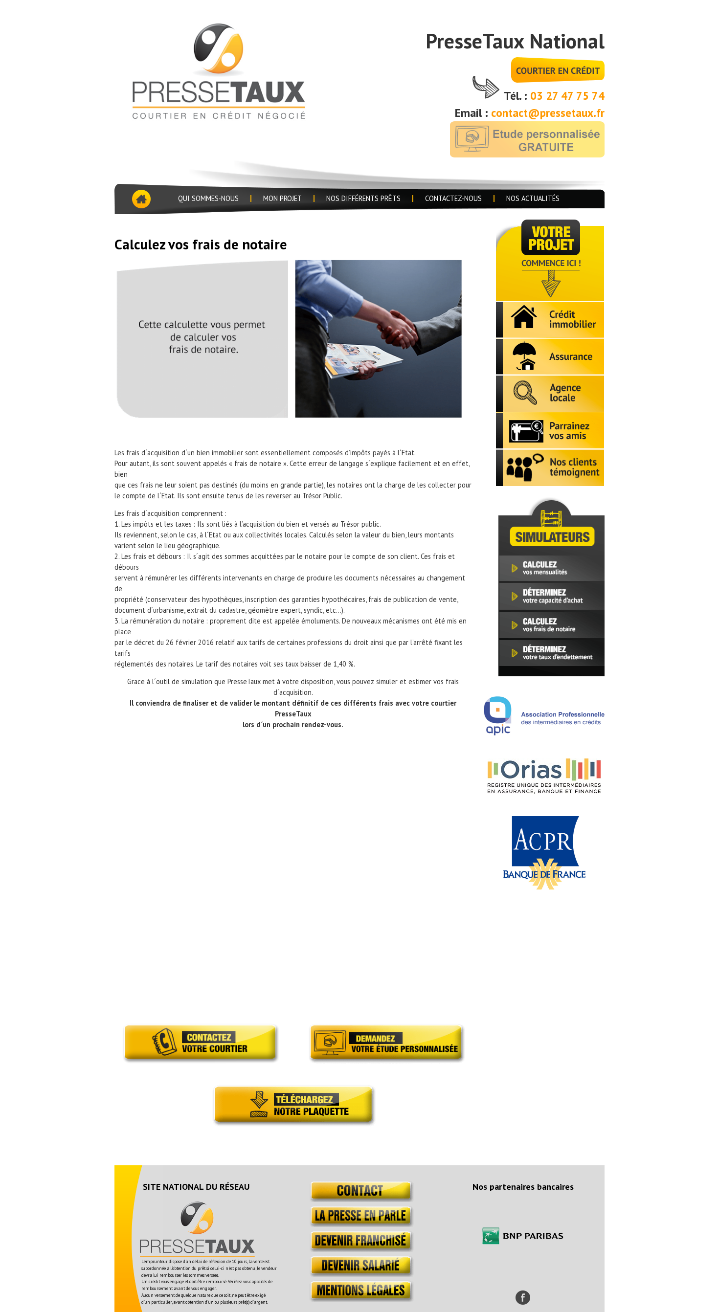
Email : (473, 113)
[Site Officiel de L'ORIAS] (544, 791)
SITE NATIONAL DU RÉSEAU (196, 1186)
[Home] (140, 199)
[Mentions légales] (360, 1299)
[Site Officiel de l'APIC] (544, 732)
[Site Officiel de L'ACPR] (544, 886)
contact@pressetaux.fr (548, 113)
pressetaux (233, 69)
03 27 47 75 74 (567, 96)
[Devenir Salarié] (360, 1274)
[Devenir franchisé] (360, 1249)
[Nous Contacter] (360, 1199)
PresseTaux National (515, 40)
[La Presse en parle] (360, 1224)
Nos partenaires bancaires (523, 1186)
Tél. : (517, 96)
